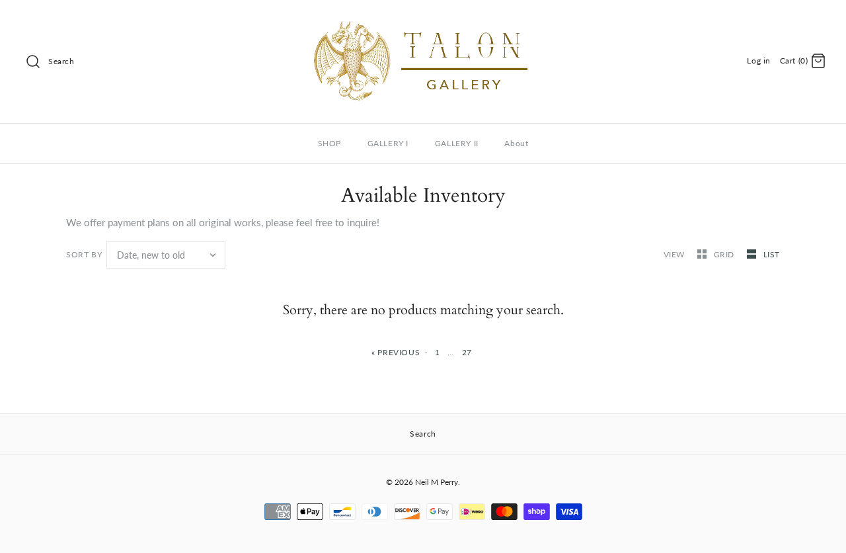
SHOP (329, 143)
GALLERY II (457, 143)
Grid (725, 254)
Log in (759, 60)
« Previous (395, 352)
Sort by (84, 254)
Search (61, 61)
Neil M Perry (436, 482)
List (771, 254)
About (516, 143)
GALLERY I (387, 143)
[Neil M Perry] (423, 21)
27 (467, 352)
